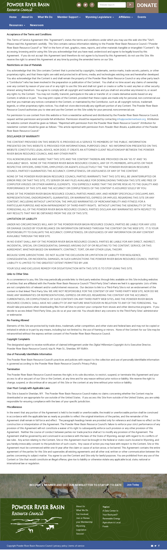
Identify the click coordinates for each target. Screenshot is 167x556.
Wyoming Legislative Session (81, 530)
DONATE (147, 5)
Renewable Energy (111, 518)
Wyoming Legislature (98, 17)
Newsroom (37, 25)
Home (13, 17)
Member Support (68, 17)
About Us (27, 17)
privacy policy (60, 546)
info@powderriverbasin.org (131, 119)
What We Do (45, 17)
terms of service (76, 546)
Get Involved (82, 514)
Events (142, 17)
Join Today (133, 484)
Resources (16, 25)
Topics (106, 507)
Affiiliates (125, 17)
